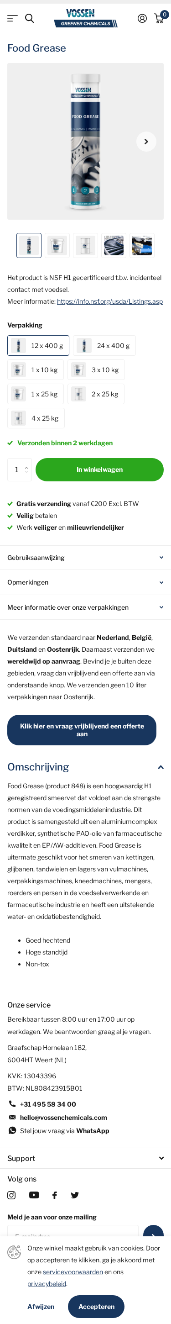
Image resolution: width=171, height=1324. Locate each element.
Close (85, 1158)
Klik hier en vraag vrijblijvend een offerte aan (82, 730)
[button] (146, 141)
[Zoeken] (29, 18)
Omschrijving (38, 767)
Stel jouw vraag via (64, 1130)
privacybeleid (46, 1283)
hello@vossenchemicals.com (63, 1117)
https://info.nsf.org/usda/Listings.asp (110, 301)
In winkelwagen (100, 469)
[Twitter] (75, 1195)
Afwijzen (40, 1306)
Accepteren (96, 1306)
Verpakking (24, 325)
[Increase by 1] (28, 461)
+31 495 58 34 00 (48, 1104)
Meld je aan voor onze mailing (52, 1217)
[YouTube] (34, 1195)
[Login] (142, 18)
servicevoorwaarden (73, 1272)
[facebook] (54, 1195)
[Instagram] (11, 1195)
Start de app (12, 18)
